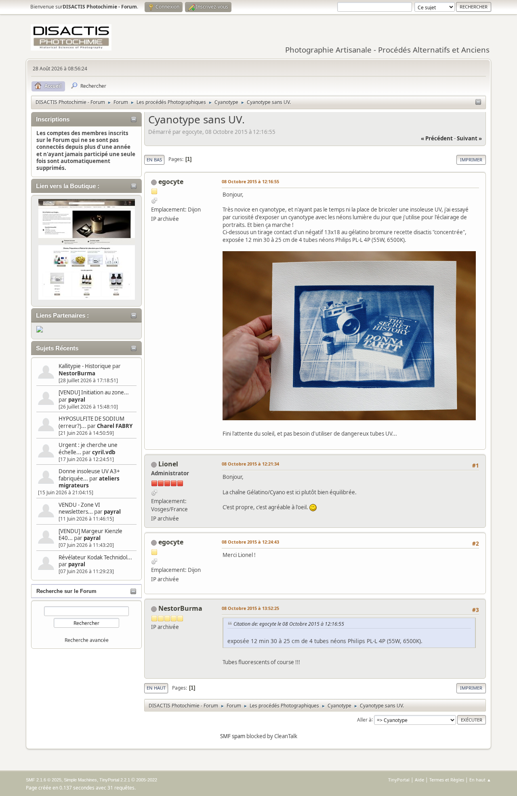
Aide (419, 780)
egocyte (170, 181)
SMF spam (232, 736)
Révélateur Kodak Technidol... (95, 557)
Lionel (168, 463)
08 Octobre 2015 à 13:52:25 (250, 608)
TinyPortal (399, 780)
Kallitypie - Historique (85, 366)
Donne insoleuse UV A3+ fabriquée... (89, 475)
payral (76, 399)
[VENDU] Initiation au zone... (94, 392)
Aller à (364, 719)
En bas (154, 160)
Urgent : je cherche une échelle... (88, 448)
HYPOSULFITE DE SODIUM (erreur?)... (91, 422)
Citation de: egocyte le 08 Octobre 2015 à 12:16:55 (288, 623)
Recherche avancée (87, 640)
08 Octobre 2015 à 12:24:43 (250, 542)
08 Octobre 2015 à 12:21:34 (250, 464)
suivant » (469, 138)
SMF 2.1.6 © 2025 (43, 779)
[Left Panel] (478, 102)
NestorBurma (77, 373)
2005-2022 (146, 779)
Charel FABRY (114, 426)
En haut (156, 688)
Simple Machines (80, 779)
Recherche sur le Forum (66, 591)
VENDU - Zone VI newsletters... (79, 508)
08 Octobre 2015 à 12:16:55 (250, 181)
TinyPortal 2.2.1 (114, 779)
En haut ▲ (480, 780)
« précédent (437, 138)
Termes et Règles (446, 780)
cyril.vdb (103, 452)
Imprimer (471, 160)
